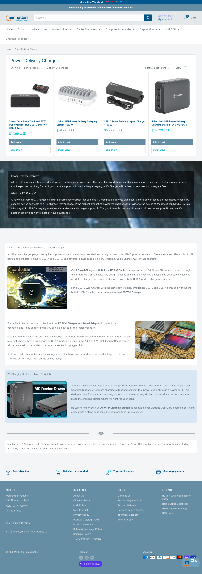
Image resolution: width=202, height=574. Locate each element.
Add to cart (16, 142)
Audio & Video (60, 29)
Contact (22, 29)
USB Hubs (167, 513)
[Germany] (112, 2)
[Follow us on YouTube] (92, 558)
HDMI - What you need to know (176, 497)
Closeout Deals (81, 500)
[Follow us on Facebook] (81, 558)
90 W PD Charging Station (115, 407)
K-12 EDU (170, 29)
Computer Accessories (118, 29)
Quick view (16, 149)
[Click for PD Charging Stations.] (37, 399)
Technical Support (128, 514)
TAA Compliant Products (87, 538)
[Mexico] (116, 2)
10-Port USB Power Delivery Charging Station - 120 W (76, 123)
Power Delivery (83, 186)
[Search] (148, 17)
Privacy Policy (81, 514)
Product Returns (127, 505)
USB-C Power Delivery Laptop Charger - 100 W (124, 123)
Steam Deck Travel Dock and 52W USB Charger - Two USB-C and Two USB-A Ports (28, 125)
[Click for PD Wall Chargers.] (37, 287)
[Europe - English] (107, 2)
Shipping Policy (82, 533)
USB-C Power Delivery (174, 508)
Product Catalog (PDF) (86, 519)
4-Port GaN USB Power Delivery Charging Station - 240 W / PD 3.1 (169, 123)
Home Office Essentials (175, 503)
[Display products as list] (190, 68)
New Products (81, 509)
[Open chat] (191, 563)
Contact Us (124, 495)
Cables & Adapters (87, 29)
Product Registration (129, 500)
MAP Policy (79, 505)
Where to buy (39, 29)
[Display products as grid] (185, 68)
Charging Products (16, 38)
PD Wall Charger (131, 292)
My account (165, 19)
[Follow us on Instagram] (87, 558)
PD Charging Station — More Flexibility (29, 374)
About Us (78, 495)
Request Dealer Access (130, 509)
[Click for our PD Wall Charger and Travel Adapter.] (165, 340)
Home (9, 29)
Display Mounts (148, 29)
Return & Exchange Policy (87, 529)
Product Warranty (83, 524)
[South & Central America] (120, 2)
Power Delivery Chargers (26, 49)
